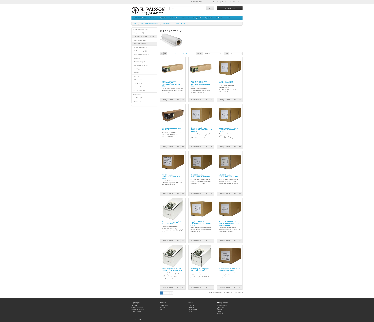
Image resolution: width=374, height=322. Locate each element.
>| (171, 293)
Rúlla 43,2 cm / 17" (180, 23)
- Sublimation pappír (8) (140, 51)
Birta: (226, 53)
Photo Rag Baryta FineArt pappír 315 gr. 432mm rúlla (172, 269)
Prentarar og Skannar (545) (140, 29)
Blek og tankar (153, 18)
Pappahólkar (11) (137, 98)
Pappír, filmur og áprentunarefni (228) (143, 36)
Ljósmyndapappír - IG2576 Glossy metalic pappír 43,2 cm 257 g (228, 129)
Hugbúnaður (208, 18)
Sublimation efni (185, 18)
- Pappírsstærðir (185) (139, 44)
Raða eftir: (199, 53)
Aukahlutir (227, 18)
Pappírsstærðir (167, 23)
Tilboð (190, 311)
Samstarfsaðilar (192, 309)
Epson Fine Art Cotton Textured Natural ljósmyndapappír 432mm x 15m (200, 83)
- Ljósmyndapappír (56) (139, 47)
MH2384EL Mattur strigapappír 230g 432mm (228, 176)
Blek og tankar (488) (138, 33)
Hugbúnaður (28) (137, 94)
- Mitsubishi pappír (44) (139, 62)
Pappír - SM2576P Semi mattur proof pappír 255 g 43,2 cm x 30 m (229, 223)
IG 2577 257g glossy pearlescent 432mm (226, 82)
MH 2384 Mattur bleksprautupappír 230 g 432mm (171, 176)
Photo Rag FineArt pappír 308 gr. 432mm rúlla (200, 269)
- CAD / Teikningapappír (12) (141, 54)
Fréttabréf (220, 311)
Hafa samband (164, 305)
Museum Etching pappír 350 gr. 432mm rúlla (172, 222)
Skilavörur (162, 307)
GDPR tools (220, 313)
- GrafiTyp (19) (137, 69)
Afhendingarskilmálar (137, 307)
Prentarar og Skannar (140, 18)
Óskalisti (219, 309)
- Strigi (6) (136, 72)
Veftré (161, 309)
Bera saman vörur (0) (181, 54)
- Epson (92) (136, 58)
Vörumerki (191, 305)
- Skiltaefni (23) (137, 83)
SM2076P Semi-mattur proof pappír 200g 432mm (229, 269)
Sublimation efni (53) (138, 87)
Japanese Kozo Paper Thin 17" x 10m (171, 129)
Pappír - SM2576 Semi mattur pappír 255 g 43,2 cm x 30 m (201, 223)
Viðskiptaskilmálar (136, 311)
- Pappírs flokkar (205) (139, 40)
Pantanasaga (220, 307)
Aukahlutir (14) (137, 101)
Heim (135, 23)
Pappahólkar (218, 18)
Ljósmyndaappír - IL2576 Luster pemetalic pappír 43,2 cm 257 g (201, 129)
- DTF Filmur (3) (137, 80)
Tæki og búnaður (197, 18)
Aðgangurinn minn (222, 305)
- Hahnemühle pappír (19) (140, 65)
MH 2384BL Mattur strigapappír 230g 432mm (200, 176)
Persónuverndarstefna (137, 309)
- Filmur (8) (136, 76)
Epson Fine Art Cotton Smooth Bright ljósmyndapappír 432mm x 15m (171, 83)
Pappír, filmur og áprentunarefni (169, 18)
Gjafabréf (191, 307)
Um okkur (134, 305)
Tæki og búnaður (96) (139, 90)
